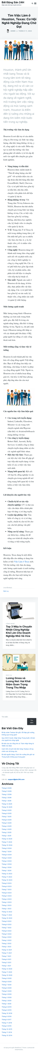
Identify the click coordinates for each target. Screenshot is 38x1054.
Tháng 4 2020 (7, 994)
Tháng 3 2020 (7, 997)
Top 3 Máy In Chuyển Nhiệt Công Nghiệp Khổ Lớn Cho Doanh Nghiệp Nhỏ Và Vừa (19, 631)
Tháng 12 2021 (7, 950)
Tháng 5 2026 (7, 791)
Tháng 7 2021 (6, 956)
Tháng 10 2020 (7, 975)
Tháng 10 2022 (7, 918)
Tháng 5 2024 (7, 858)
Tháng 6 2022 (6, 931)
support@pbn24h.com (16, 779)
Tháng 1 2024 (6, 870)
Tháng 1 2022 (6, 946)
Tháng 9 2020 (7, 978)
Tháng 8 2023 (7, 886)
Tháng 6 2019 (6, 1010)
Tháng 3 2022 (6, 940)
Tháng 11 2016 (7, 1023)
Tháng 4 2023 (7, 899)
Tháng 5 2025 (7, 823)
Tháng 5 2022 (6, 934)
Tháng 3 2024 (7, 864)
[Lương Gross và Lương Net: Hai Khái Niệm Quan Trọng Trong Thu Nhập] (19, 662)
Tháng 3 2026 (7, 794)
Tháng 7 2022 (6, 927)
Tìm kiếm (5, 717)
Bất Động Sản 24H (13, 2)
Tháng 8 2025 (7, 813)
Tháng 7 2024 (6, 851)
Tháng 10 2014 (7, 1035)
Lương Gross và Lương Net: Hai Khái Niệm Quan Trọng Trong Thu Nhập (18, 683)
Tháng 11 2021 (7, 953)
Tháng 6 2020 (7, 988)
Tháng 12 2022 (7, 912)
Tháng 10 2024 (7, 845)
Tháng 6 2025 (7, 820)
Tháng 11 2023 (7, 877)
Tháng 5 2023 (7, 896)
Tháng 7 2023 (6, 889)
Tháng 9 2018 (6, 1016)
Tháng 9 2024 (7, 848)
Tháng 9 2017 (6, 1019)
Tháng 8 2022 (6, 924)
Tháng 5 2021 (6, 962)
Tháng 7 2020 (6, 985)
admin (13, 31)
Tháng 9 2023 (7, 883)
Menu (35, 3)
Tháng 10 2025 (7, 807)
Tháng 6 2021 (6, 959)
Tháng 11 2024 (7, 842)
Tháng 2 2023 (6, 905)
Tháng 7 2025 (6, 816)
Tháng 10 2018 (7, 1013)
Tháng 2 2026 (6, 797)
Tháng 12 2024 (7, 839)
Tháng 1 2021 (6, 966)
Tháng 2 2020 (6, 1000)
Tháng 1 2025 (6, 835)
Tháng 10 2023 (7, 880)
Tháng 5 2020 (7, 991)
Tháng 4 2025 (7, 826)
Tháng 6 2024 (7, 854)
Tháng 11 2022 (7, 915)
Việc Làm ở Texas (21, 561)
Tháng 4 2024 (7, 861)
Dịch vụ (6, 591)
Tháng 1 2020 (6, 1004)
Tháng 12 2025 (7, 804)
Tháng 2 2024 (6, 867)
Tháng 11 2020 (7, 972)
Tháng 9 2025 (7, 810)
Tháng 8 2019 (6, 1007)
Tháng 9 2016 (6, 1026)
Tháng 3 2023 (7, 902)
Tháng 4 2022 (6, 937)
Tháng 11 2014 (7, 1032)
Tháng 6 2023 (7, 893)
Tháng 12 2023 (7, 873)
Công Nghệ (10, 623)
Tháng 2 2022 (6, 943)
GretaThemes (19, 1049)
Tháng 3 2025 (7, 829)
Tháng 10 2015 (7, 1029)
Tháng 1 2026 (6, 801)
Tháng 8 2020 (7, 981)
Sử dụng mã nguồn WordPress (13, 1047)
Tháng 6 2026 (7, 788)
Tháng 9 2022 (6, 921)
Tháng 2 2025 (6, 832)
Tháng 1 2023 (6, 908)
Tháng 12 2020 (7, 969)
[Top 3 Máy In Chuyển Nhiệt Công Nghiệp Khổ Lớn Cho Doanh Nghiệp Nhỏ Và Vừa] (19, 610)
